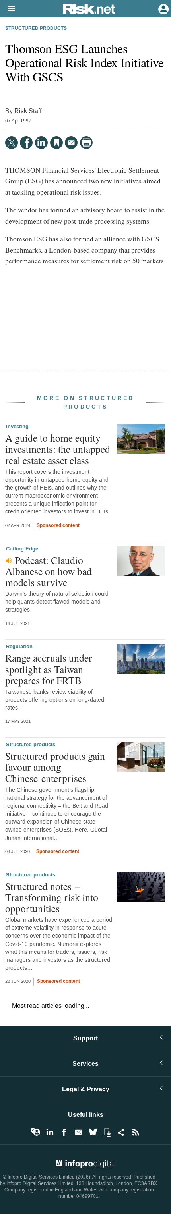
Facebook (64, 1132)
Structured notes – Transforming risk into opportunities (51, 897)
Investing (17, 426)
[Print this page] (86, 142)
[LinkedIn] (41, 142)
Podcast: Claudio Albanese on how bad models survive (48, 571)
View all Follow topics (35, 1132)
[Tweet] (11, 142)
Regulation (19, 646)
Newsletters (78, 1132)
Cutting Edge (22, 548)
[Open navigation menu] (7, 9)
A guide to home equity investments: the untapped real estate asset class (57, 448)
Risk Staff (27, 111)
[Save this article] (56, 142)
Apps (107, 1132)
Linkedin (49, 1132)
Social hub (121, 1132)
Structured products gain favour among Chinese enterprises (55, 767)
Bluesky (92, 1132)
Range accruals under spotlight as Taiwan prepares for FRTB (48, 668)
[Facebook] (26, 142)
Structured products (36, 28)
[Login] (162, 8)
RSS (135, 1132)
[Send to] (71, 142)
